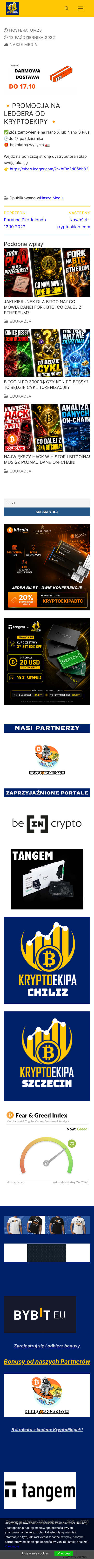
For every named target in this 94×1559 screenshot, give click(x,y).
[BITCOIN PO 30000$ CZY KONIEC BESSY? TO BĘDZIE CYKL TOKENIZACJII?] (47, 353)
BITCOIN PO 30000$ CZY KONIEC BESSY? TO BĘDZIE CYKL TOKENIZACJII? (46, 384)
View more (12, 1546)
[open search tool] (67, 8)
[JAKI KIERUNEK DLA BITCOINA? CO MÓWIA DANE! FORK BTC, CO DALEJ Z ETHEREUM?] (47, 272)
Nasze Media (22, 44)
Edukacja (19, 321)
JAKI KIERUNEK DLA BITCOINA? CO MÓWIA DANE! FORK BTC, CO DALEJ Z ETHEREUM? (42, 307)
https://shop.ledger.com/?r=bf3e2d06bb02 (46, 168)
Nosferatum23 (25, 30)
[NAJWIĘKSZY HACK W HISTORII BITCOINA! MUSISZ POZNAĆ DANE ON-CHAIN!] (47, 428)
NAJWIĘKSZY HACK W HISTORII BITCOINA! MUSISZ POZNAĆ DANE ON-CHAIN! (47, 459)
